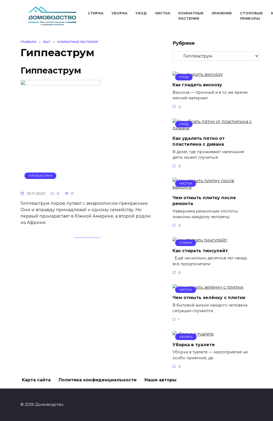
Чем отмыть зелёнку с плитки (208, 297)
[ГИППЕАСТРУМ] (61, 183)
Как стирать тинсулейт (200, 250)
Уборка (119, 13)
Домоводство (52, 11)
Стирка (95, 13)
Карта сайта (36, 379)
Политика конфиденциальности (97, 379)
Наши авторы (160, 379)
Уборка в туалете (193, 344)
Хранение (222, 13)
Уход (141, 13)
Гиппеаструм (51, 70)
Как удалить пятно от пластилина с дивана (198, 141)
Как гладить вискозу (197, 84)
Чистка (162, 13)
